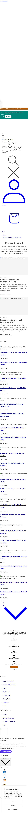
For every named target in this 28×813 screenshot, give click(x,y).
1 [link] (3, 601)
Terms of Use (6, 695)
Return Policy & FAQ (8, 681)
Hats (4, 725)
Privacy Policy (7, 699)
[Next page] (15, 620)
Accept (13, 801)
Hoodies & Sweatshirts (9, 721)
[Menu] (3, 136)
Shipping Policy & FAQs (9, 684)
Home (4, 235)
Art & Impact (6, 691)
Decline (13, 805)
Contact (5, 706)
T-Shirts (5, 714)
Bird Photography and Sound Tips (12, 237)
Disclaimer (6, 702)
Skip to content (4, 1)
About (4, 688)
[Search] (14, 166)
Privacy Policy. (8, 797)
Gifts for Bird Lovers (8, 718)
